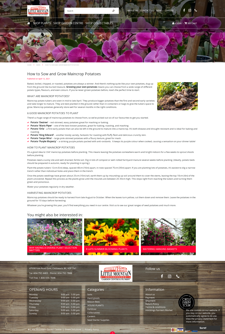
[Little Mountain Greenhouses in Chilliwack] (38, 10)
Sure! (203, 328)
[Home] (28, 23)
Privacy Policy (92, 329)
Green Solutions (73, 329)
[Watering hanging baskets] (168, 236)
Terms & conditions (155, 307)
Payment (150, 297)
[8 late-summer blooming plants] (111, 236)
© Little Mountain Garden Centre (44, 329)
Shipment (150, 300)
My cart (192, 23)
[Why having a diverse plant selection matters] (54, 236)
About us (150, 294)
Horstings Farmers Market (159, 310)
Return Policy (152, 303)
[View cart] (186, 23)
